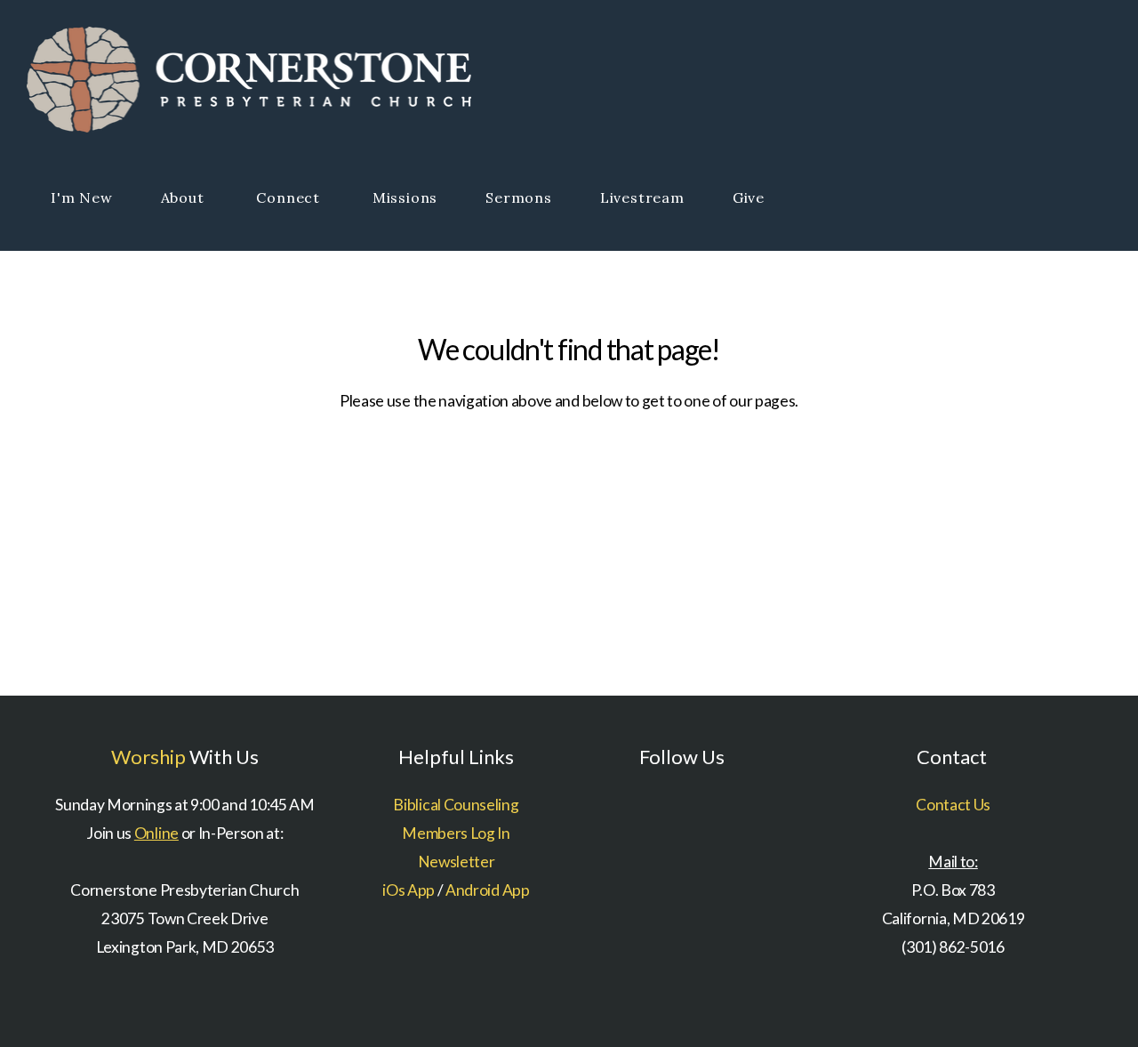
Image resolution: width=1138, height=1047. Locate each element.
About (185, 197)
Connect (290, 197)
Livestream (642, 197)
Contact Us (953, 804)
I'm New (82, 197)
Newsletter (456, 861)
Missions (405, 197)
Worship (148, 757)
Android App (487, 890)
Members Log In (456, 833)
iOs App (408, 890)
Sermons (518, 197)
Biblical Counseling (455, 804)
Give (749, 197)
